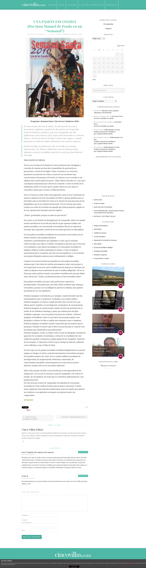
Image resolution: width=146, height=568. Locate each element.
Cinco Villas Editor (37, 34)
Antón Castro (98, 200)
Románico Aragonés (100, 255)
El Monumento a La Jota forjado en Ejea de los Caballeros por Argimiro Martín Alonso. (107, 132)
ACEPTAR (74, 566)
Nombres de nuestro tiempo (73, 34)
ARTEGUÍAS (98, 229)
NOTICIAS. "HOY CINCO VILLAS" (105, 216)
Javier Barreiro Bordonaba (103, 207)
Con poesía (72, 5)
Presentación (108, 24)
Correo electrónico (26, 522)
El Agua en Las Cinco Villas (91, 5)
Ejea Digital (97, 244)
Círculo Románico (99, 236)
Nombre (25, 515)
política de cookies (130, 563)
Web (23, 530)
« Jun (94, 79)
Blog (50, 14)
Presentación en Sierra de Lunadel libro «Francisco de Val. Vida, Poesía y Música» (105, 301)
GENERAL (59, 34)
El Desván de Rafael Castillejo (103, 247)
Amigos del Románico (101, 225)
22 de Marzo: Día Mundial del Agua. (73, 417)
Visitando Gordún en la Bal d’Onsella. (107, 281)
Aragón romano (99, 203)
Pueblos (51, 5)
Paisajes (61, 5)
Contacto (108, 29)
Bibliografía (111, 5)
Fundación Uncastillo (100, 251)
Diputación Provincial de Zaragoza (105, 240)
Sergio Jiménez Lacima (101, 258)
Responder (83, 452)
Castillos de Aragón (100, 233)
